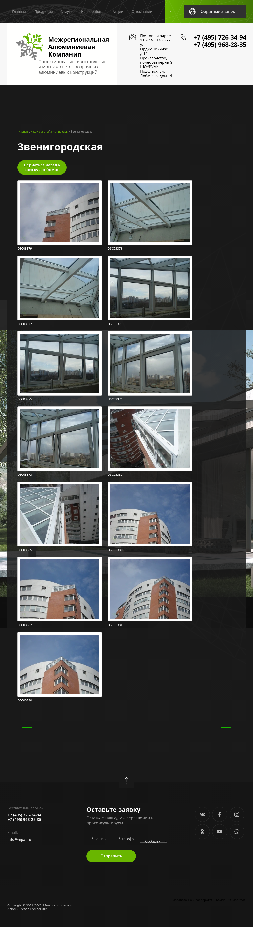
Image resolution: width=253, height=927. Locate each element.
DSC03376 (115, 324)
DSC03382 (24, 625)
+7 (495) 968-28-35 (219, 44)
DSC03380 (24, 700)
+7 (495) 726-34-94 (219, 37)
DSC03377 (24, 324)
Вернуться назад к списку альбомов (42, 167)
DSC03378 (115, 249)
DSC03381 (115, 625)
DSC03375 (24, 399)
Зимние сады (59, 131)
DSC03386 (115, 475)
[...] (169, 11)
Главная (22, 131)
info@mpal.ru (19, 839)
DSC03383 (115, 550)
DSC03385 (24, 550)
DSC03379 (24, 249)
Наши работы (39, 131)
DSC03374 (115, 399)
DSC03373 (24, 475)
